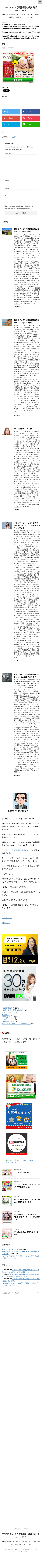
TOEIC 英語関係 (18, 850)
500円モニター (8, 1021)
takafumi (5, 1283)
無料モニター (8, 1017)
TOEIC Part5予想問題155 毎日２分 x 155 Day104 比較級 (26, 321)
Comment (8, 153)
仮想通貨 (5, 1015)
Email (7, 188)
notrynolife (12, 137)
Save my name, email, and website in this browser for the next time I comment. (19, 207)
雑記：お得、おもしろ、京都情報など (16, 1024)
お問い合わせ (18, 1529)
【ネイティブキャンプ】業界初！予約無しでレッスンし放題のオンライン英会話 (27, 525)
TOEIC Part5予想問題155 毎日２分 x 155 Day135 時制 (26, 230)
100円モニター (8, 1019)
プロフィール (7, 918)
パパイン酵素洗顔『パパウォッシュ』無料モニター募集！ (27, 1201)
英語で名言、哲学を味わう (13, 1010)
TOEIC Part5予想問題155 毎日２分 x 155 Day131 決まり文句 (26, 676)
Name (7, 180)
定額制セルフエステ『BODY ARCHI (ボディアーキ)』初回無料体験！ (27, 1217)
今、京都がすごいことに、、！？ (27, 429)
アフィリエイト (8, 1012)
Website (7, 196)
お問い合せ (6, 923)
